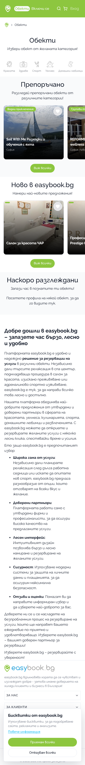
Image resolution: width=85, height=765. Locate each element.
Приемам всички (42, 742)
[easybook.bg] (7, 8)
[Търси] (59, 8)
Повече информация (24, 731)
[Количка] (65, 8)
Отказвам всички (42, 752)
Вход (74, 9)
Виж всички (42, 168)
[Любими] (57, 111)
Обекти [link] (21, 25)
